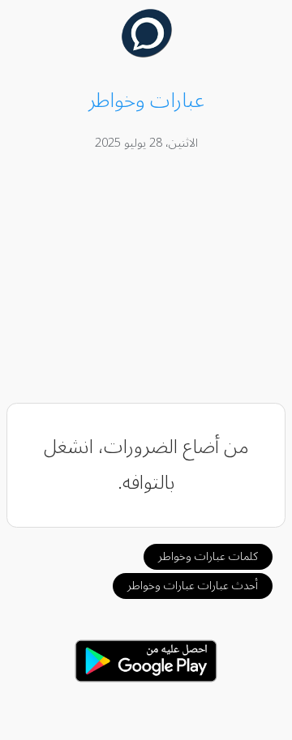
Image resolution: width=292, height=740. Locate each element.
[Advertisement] (146, 279)
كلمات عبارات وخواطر (208, 556)
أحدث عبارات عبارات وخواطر (192, 585)
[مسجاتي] (146, 53)
